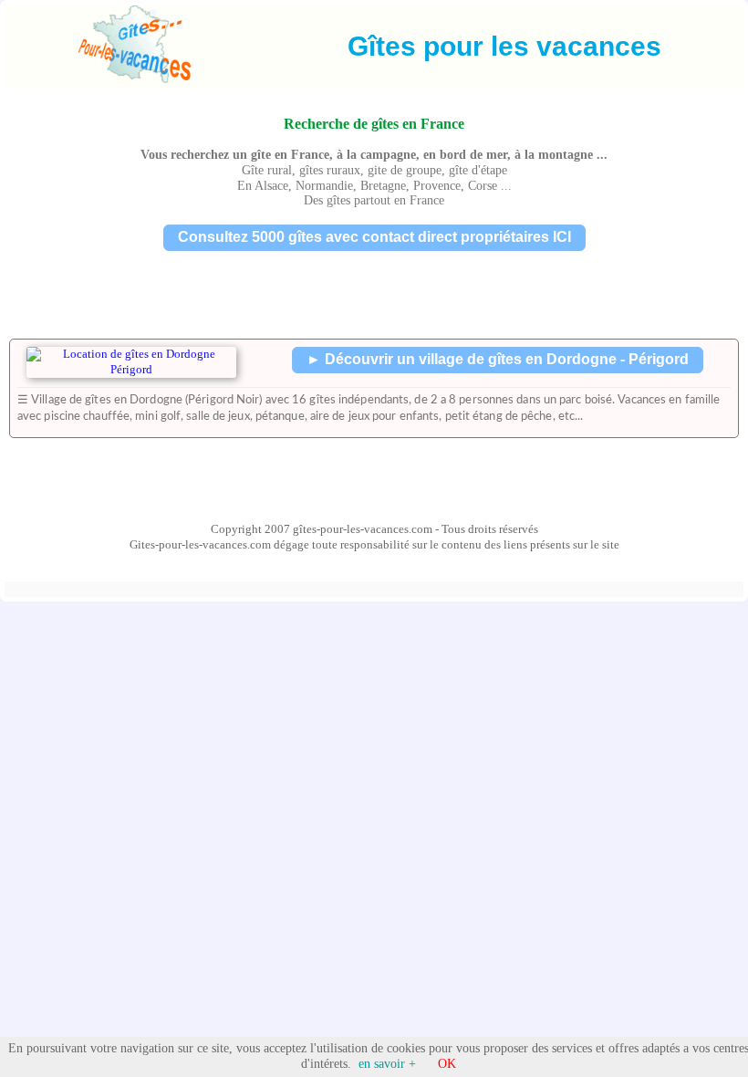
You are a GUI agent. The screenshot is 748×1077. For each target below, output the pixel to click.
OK (447, 1064)
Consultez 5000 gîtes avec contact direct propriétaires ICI (374, 237)
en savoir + (387, 1064)
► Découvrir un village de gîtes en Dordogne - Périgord (497, 359)
